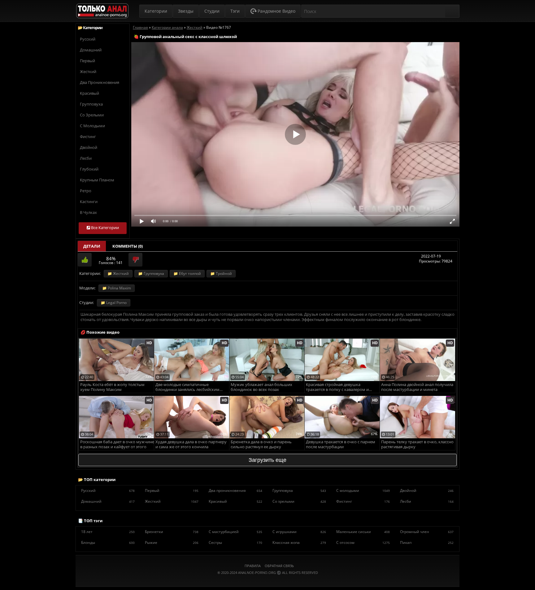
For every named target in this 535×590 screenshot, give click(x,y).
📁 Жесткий (118, 273)
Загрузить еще (267, 460)
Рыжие (171, 542)
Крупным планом (97, 180)
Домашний (91, 50)
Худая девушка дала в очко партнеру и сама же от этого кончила (191, 444)
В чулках (88, 212)
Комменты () (127, 246)
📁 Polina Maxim (116, 288)
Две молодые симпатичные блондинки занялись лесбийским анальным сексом (187, 387)
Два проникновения (99, 82)
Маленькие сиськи (363, 531)
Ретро (85, 190)
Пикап (427, 542)
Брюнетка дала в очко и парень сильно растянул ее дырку (261, 444)
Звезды (186, 11)
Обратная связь (279, 565)
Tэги (235, 11)
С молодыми (92, 125)
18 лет (108, 531)
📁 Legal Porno (114, 302)
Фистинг (88, 136)
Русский (87, 39)
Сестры (235, 542)
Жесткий (88, 71)
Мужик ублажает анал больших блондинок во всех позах (261, 387)
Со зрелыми (92, 115)
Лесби (86, 158)
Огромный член (427, 531)
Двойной (88, 147)
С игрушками (299, 531)
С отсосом (363, 542)
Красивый (89, 93)
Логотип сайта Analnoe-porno (102, 11)
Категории (156, 11)
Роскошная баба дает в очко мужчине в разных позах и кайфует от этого (117, 444)
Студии (212, 11)
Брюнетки (171, 531)
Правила (253, 565)
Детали (91, 246)
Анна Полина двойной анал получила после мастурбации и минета (417, 387)
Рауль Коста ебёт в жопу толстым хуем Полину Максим (112, 387)
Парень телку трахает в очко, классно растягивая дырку (417, 444)
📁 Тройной (221, 273)
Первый (87, 60)
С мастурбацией (235, 531)
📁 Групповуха (151, 273)
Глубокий (89, 169)
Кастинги (89, 201)
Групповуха (91, 104)
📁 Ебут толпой (187, 273)
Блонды (108, 542)
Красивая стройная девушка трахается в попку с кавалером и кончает (337, 387)
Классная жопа (299, 542)
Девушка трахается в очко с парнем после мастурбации (340, 444)
